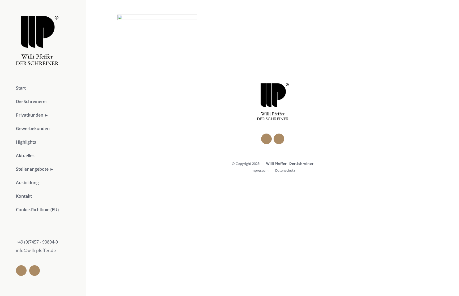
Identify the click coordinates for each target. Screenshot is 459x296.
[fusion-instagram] (34, 270)
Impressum (259, 170)
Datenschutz (285, 170)
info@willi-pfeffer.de (36, 250)
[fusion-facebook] (21, 270)
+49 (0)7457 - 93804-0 (37, 242)
